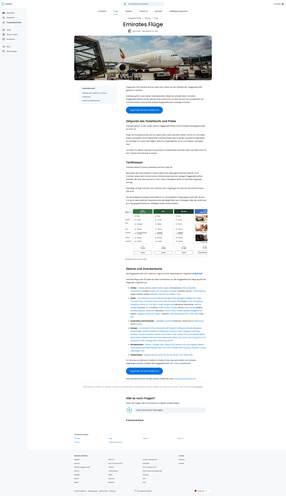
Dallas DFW (170, 344)
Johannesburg (198, 291)
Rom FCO (201, 337)
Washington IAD (137, 351)
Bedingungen (93, 491)
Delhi (165, 301)
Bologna (181, 328)
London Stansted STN (150, 460)
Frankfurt (173, 331)
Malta (201, 334)
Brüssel (189, 328)
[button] (166, 410)
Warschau (162, 340)
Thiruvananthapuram (179, 314)
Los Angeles (192, 344)
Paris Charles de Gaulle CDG (152, 471)
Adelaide (160, 321)
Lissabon (150, 334)
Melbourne (199, 321)
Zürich (170, 340)
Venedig (148, 340)
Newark (154, 347)
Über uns (182, 460)
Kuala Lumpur (164, 307)
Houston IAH (180, 344)
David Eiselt (136, 31)
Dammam (157, 301)
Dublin (145, 331)
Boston (148, 344)
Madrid (196, 334)
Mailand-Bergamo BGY (82, 467)
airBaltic (77, 460)
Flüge (115, 11)
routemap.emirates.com (185, 378)
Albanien (111, 478)
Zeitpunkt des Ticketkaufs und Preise (94, 93)
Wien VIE (111, 460)
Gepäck (128, 11)
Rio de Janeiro (173, 355)
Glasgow (186, 331)
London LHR (159, 334)
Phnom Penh (170, 310)
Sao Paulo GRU (186, 355)
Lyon (190, 334)
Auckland (168, 321)
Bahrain (160, 298)
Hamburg (195, 331)
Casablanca (135, 291)
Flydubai (176, 363)
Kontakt (181, 463)
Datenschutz (103, 491)
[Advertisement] (98, 122)
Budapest (197, 328)
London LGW (170, 334)
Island (76, 478)
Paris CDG (187, 337)
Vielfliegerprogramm (178, 11)
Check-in (143, 11)
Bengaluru (181, 298)
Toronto (202, 347)
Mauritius (154, 294)
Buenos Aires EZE (158, 355)
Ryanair (77, 463)
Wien (155, 340)
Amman (152, 298)
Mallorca (111, 482)
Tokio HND (193, 314)
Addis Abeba (157, 288)
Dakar (153, 291)
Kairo (184, 288)
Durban (173, 291)
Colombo (148, 301)
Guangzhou (198, 301)
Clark (141, 301)
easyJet (111, 467)
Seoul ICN (150, 314)
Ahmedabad (143, 298)
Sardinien (146, 463)
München (158, 337)
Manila (192, 307)
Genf (180, 331)
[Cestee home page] (6, 4)
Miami (138, 347)
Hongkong (168, 304)
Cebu (198, 298)
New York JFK (164, 347)
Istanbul (134, 334)
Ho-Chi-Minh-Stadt (154, 304)
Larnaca (141, 334)
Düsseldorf (153, 331)
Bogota (147, 355)
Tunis (178, 294)
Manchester (135, 337)
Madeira (77, 475)
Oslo (180, 337)
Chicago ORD (158, 344)
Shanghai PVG (196, 310)
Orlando (174, 347)
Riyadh (186, 310)
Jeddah (133, 307)
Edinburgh (163, 331)
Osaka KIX (150, 310)
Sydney (139, 324)
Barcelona (161, 328)
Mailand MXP (147, 337)
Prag (194, 337)
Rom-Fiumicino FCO (115, 463)
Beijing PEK (191, 298)
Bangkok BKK (170, 298)
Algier (166, 288)
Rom (144, 478)
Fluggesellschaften (134, 18)
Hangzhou (134, 304)
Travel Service (113, 471)
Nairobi (162, 294)
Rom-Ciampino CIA (149, 467)
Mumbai (134, 310)
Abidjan (141, 288)
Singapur (141, 314)
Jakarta (197, 304)
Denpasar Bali (174, 301)
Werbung (112, 491)
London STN (182, 334)
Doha (189, 301)
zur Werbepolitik (197, 387)
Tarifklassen (86, 97)
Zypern (76, 482)
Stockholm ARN (137, 340)
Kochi (147, 307)
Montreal (146, 347)
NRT (132, 317)
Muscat (141, 310)
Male (186, 307)
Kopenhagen (136, 331)
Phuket (180, 310)
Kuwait (174, 307)
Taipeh (158, 314)
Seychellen (170, 294)
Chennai (134, 301)
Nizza (175, 337)
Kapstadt (191, 288)
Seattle (195, 347)
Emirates (102, 11)
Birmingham (172, 328)
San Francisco (185, 347)
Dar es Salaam (162, 291)
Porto (144, 482)
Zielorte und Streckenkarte (91, 101)
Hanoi (142, 304)
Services (158, 11)
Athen (153, 328)
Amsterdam (144, 328)
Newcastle (167, 337)
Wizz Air (76, 471)
